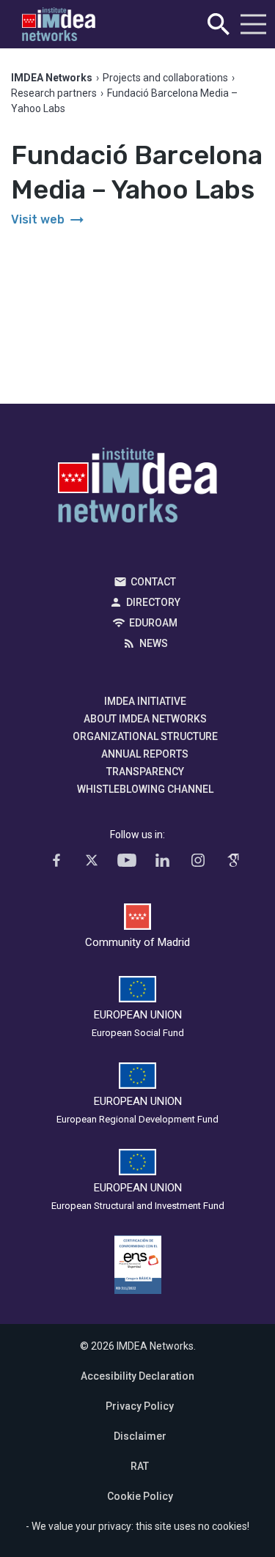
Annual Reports (144, 754)
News (153, 643)
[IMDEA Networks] (58, 24)
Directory (153, 602)
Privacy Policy (140, 1406)
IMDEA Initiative (145, 701)
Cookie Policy (140, 1496)
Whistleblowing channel (145, 789)
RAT (140, 1466)
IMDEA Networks (137, 489)
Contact (153, 582)
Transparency (145, 771)
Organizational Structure (145, 736)
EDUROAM (153, 623)
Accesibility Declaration (137, 1376)
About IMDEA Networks (145, 719)
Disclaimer (140, 1436)
